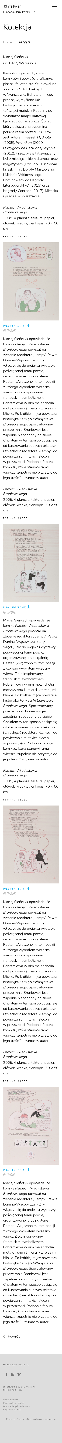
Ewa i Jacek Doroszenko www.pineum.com (36, 1419)
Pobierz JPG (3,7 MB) (14, 1170)
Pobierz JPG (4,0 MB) (14, 607)
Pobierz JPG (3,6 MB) (14, 326)
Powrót (14, 1336)
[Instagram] (13, 1374)
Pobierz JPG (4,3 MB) (14, 889)
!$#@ (12, 7)
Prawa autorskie (10, 1399)
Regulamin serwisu (12, 1409)
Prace (7, 42)
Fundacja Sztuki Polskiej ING (19, 12)
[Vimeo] (19, 1373)
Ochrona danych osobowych (16, 1406)
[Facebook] (6, 1374)
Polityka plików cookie (13, 1403)
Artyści (24, 42)
